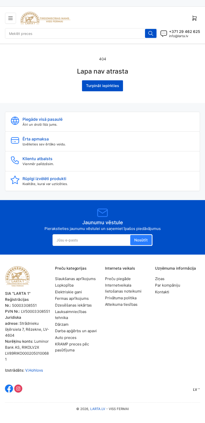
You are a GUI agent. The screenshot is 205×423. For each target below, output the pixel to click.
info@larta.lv (178, 36)
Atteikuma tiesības (121, 304)
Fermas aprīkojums (72, 298)
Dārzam (61, 324)
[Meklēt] (150, 33)
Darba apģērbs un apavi (76, 330)
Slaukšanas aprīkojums (75, 278)
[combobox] (81, 33)
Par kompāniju (167, 285)
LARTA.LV (97, 409)
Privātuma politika (120, 298)
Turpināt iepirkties (102, 85)
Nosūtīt (141, 240)
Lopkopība (64, 285)
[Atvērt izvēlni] (10, 18)
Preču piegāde (118, 278)
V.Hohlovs (34, 370)
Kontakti (162, 292)
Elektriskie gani (68, 292)
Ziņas (159, 278)
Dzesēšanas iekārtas (73, 305)
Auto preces (65, 337)
